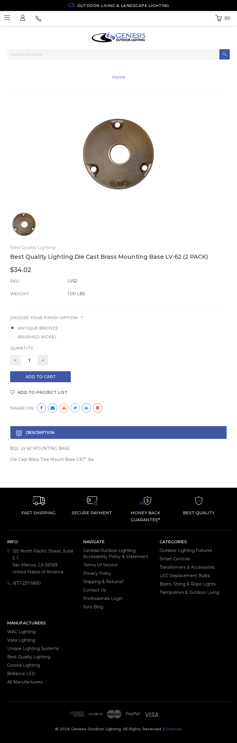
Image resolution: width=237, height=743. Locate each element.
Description (40, 432)
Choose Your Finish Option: (46, 317)
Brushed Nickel (37, 336)
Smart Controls (175, 558)
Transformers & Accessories (187, 567)
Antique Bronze (38, 328)
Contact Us (94, 590)
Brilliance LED (21, 673)
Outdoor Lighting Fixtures (186, 550)
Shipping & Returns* (103, 581)
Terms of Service (100, 565)
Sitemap (173, 729)
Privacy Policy (97, 573)
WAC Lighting (21, 631)
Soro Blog (93, 606)
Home (118, 77)
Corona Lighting (23, 665)
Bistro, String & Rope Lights (188, 584)
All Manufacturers (24, 682)
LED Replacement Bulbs (185, 575)
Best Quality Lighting (28, 656)
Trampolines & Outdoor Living (189, 592)
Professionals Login (103, 598)
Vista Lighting (21, 640)
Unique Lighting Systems (33, 648)
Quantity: (22, 348)
